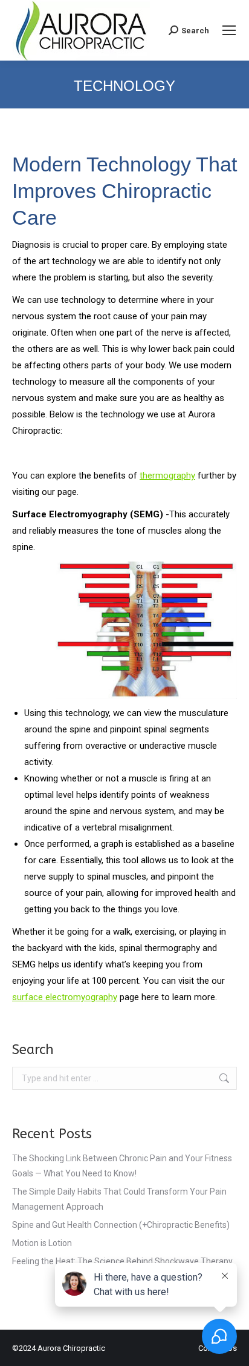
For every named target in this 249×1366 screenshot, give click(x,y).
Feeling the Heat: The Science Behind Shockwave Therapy (122, 1261)
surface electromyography (64, 997)
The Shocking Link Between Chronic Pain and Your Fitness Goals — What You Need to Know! (122, 1165)
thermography (167, 475)
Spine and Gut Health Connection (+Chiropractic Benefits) (121, 1225)
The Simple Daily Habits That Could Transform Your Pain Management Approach (119, 1199)
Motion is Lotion (42, 1243)
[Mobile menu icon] (229, 30)
